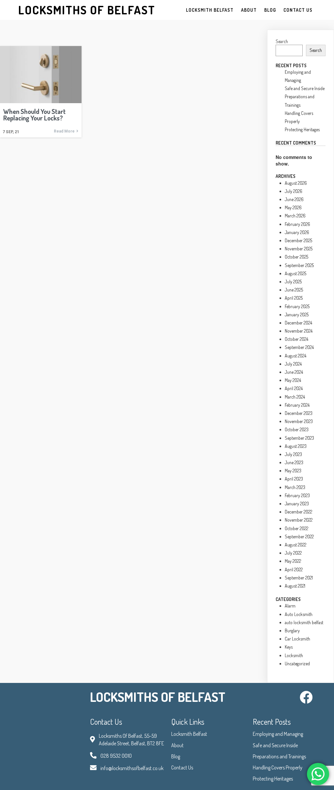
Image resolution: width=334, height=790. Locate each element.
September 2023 (299, 438)
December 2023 (298, 413)
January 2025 (297, 314)
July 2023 (293, 454)
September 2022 (299, 536)
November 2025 (298, 248)
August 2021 (295, 586)
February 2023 (297, 495)
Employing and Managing (278, 734)
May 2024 (293, 380)
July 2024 (293, 364)
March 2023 (295, 487)
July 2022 (293, 553)
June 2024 (294, 372)
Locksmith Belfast (189, 734)
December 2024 (298, 322)
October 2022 (296, 528)
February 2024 (297, 405)
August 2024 (295, 355)
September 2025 (299, 265)
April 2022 (294, 569)
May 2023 (293, 470)
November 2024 (298, 331)
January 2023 (297, 503)
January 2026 (297, 232)
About (177, 745)
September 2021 (299, 577)
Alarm (290, 605)
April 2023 (294, 479)
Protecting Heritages (302, 129)
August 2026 (296, 183)
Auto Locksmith (298, 614)
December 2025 (298, 240)
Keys (289, 647)
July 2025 (293, 281)
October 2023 (297, 429)
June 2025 (294, 289)
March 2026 (295, 215)
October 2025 (296, 257)
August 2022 (295, 544)
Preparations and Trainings (279, 756)
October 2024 (296, 339)
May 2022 (293, 561)
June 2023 (294, 462)
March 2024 (295, 397)
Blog (175, 756)
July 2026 (293, 191)
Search (282, 41)
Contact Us (182, 767)
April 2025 (294, 298)
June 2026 (294, 199)
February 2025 (297, 306)
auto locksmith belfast (304, 622)
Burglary (292, 630)
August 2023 (296, 446)
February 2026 (297, 224)
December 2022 (298, 511)
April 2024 (294, 388)
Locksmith (294, 655)
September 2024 (299, 347)
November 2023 (299, 421)
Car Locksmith (297, 638)
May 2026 (293, 207)
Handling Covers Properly (277, 767)
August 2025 (295, 273)
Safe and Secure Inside (305, 88)
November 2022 (298, 520)
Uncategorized (297, 663)
